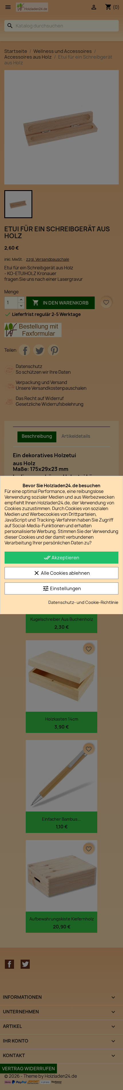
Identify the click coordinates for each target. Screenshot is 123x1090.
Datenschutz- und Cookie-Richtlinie (83, 602)
